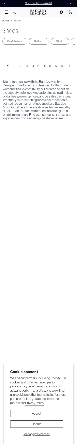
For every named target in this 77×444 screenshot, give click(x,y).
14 (38, 65)
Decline (36, 424)
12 (26, 65)
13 (32, 65)
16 (50, 65)
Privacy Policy (34, 403)
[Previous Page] (8, 66)
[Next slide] (71, 3)
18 (62, 65)
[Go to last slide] (5, 3)
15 (44, 65)
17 (56, 65)
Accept (36, 413)
